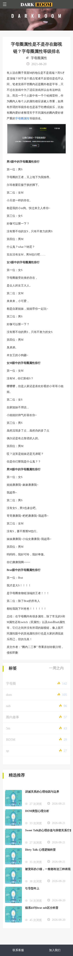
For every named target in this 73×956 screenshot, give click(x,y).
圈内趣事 (12, 717)
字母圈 (11, 683)
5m (8, 728)
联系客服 (18, 950)
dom (9, 694)
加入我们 (54, 950)
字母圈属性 (39, 58)
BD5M (10, 739)
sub (8, 706)
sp (7, 750)
